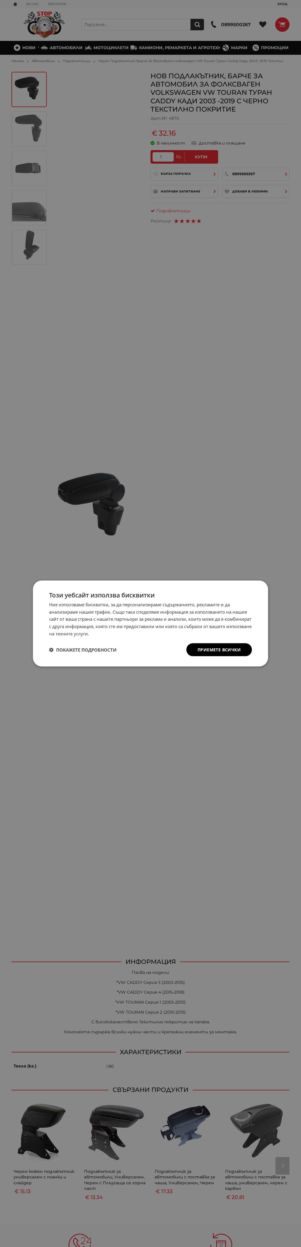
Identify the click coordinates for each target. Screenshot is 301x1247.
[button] (82, 650)
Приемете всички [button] (219, 649)
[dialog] (150, 623)
